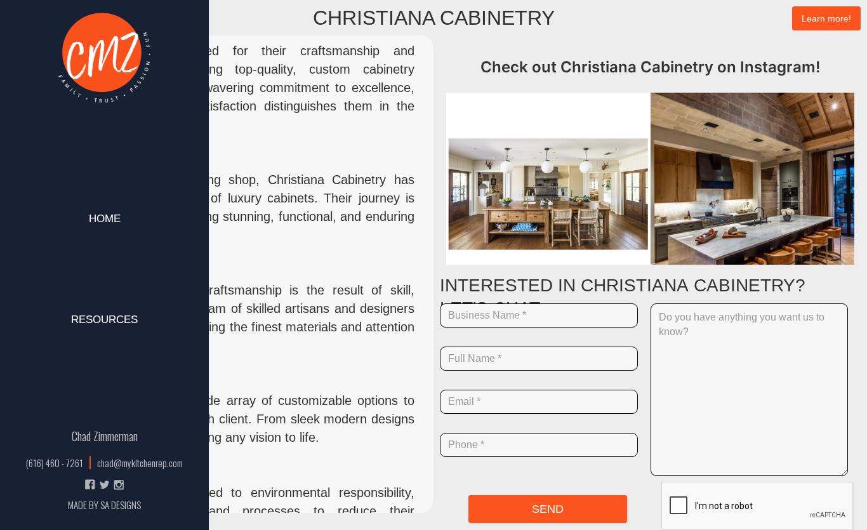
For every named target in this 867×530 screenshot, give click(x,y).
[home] (104, 58)
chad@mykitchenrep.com (140, 462)
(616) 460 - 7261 (54, 462)
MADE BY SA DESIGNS (104, 504)
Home (105, 219)
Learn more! (826, 18)
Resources (104, 320)
